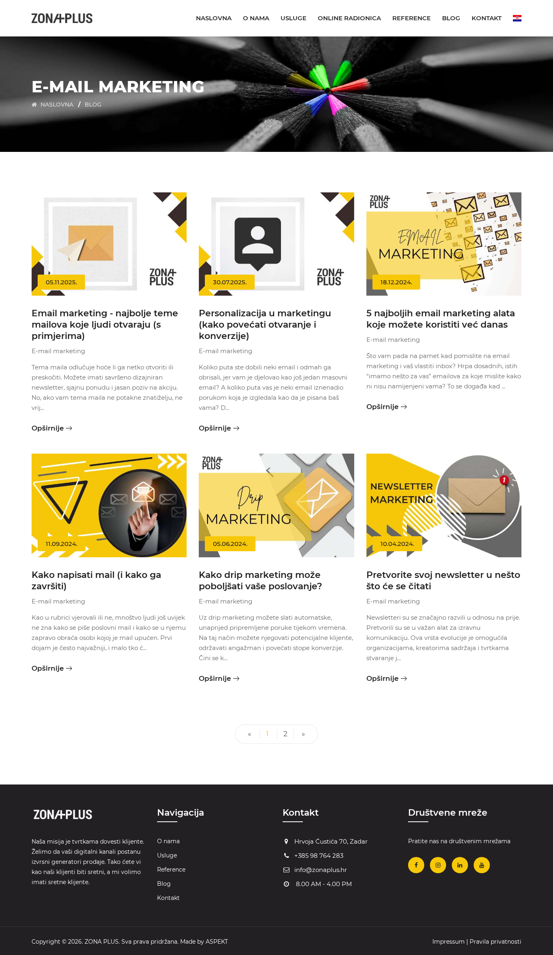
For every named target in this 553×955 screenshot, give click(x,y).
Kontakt (487, 18)
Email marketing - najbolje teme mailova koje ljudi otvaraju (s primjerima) (105, 324)
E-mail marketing (58, 351)
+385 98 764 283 (318, 855)
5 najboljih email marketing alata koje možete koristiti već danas (440, 319)
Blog (451, 18)
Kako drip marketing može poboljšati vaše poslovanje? (260, 580)
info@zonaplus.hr (320, 870)
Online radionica (349, 18)
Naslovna (214, 18)
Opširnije (48, 428)
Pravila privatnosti (495, 941)
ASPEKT (217, 941)
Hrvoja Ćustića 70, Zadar (331, 841)
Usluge (293, 18)
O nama (256, 18)
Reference (411, 18)
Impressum (448, 941)
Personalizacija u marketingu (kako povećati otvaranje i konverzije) (265, 324)
